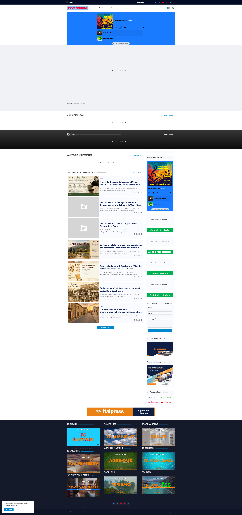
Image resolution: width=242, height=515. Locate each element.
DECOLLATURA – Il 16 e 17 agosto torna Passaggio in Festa (119, 225)
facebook (154, 397)
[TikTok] (174, 2)
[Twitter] (137, 192)
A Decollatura (102, 8)
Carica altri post (105, 327)
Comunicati (115, 8)
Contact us (161, 512)
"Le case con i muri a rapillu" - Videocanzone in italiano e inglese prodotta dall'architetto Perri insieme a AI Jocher (121, 311)
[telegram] (170, 2)
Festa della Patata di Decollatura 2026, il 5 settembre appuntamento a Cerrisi (121, 267)
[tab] (93, 8)
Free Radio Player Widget (122, 43)
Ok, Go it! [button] (9, 509)
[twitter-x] (159, 2)
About (154, 512)
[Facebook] (134, 192)
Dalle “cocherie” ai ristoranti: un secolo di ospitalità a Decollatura (120, 289)
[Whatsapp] (139, 192)
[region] (121, 35)
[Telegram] (141, 192)
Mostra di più (168, 115)
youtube (168, 402)
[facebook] (156, 2)
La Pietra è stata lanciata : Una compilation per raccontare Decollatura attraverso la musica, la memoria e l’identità (121, 246)
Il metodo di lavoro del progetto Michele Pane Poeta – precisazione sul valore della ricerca (120, 183)
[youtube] (163, 2)
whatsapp (168, 397)
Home (93, 8)
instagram (154, 402)
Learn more (14, 505)
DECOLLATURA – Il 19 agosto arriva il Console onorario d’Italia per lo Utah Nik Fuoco (119, 204)
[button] (168, 8)
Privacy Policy (171, 512)
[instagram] (166, 2)
